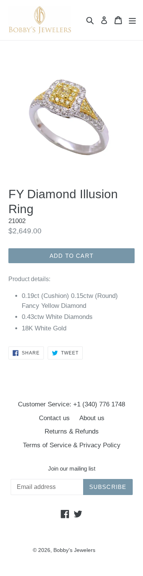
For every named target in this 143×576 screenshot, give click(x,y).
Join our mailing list (71, 468)
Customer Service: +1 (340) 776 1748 (71, 404)
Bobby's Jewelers (74, 550)
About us (91, 418)
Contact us (54, 418)
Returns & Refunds (72, 431)
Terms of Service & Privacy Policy (72, 445)
